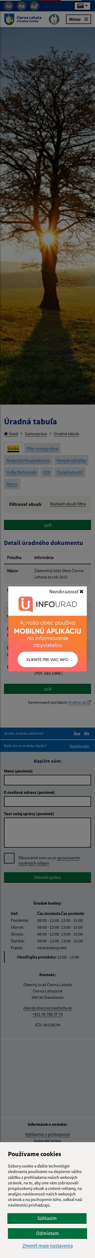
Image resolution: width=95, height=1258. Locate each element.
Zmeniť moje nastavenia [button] (47, 1245)
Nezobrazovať (64, 591)
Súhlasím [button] (47, 1218)
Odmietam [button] (47, 1233)
